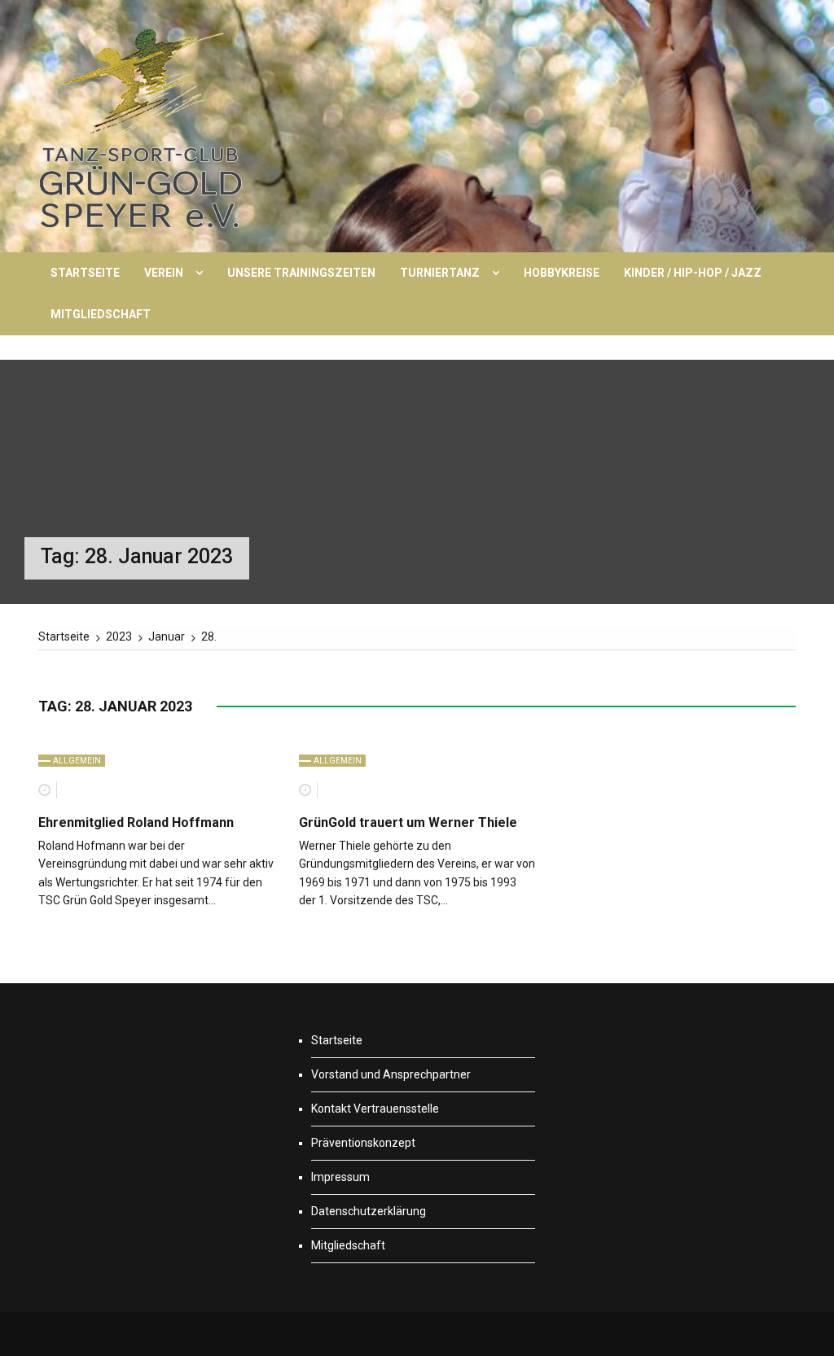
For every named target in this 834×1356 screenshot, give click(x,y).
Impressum (340, 1176)
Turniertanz (440, 272)
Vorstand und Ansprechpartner (391, 1074)
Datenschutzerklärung (368, 1211)
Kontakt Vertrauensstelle (375, 1108)
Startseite (85, 272)
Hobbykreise (561, 272)
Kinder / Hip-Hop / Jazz (693, 272)
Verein (163, 272)
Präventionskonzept (363, 1142)
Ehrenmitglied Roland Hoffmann (136, 822)
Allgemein (77, 760)
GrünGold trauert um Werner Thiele (408, 822)
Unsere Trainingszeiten (301, 272)
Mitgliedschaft (100, 314)
